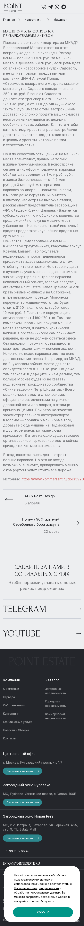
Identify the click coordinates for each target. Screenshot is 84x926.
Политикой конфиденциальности (36, 888)
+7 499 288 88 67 (16, 851)
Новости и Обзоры (16, 730)
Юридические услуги (17, 721)
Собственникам (14, 705)
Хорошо (43, 912)
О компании (11, 688)
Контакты (9, 738)
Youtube (21, 633)
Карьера (9, 697)
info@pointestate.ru (21, 863)
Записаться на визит (20, 771)
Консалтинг (11, 713)
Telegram (24, 609)
